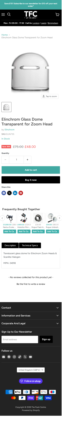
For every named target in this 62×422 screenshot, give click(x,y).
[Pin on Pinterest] (21, 193)
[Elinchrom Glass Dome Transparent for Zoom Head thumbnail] (6, 107)
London (36, 23)
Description (10, 245)
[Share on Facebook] (3, 193)
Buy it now (31, 179)
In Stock (5, 138)
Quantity (5, 153)
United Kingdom (29, 370)
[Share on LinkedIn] (15, 193)
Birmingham (53, 23)
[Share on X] (9, 193)
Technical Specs (30, 245)
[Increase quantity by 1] (27, 160)
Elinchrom (9, 129)
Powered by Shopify (31, 410)
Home (4, 35)
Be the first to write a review (31, 284)
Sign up (46, 339)
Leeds (43, 23)
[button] (30, 284)
